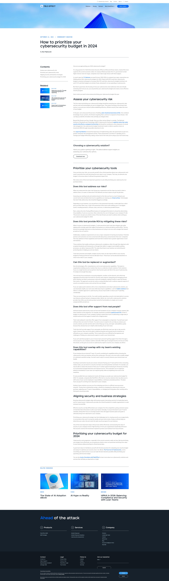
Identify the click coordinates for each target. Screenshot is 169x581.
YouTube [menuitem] (82, 564)
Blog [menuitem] (103, 540)
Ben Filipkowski (46, 52)
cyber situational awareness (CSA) (110, 113)
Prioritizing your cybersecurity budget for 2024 (53, 77)
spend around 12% (116, 312)
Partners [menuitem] (104, 533)
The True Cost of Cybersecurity (112, 450)
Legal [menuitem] (62, 557)
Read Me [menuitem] (104, 544)
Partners (101, 6)
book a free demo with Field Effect (90, 457)
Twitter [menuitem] (81, 561)
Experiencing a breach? (104, 1)
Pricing (94, 6)
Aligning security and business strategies (51, 74)
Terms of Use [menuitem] (63, 561)
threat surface (116, 198)
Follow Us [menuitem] (83, 557)
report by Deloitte (81, 132)
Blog (111, 1)
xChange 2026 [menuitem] (43, 564)
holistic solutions (121, 289)
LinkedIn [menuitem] (82, 559)
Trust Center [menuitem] (63, 564)
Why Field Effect (109, 6)
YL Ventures (87, 77)
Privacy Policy (61, 574)
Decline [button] (123, 576)
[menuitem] (53, 528)
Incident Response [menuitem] (75, 533)
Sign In (120, 1)
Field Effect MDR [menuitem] (44, 533)
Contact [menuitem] (43, 557)
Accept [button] (123, 573)
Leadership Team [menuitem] (106, 535)
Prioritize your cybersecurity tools (49, 72)
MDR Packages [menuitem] (43, 535)
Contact (115, 1)
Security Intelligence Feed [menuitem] (108, 542)
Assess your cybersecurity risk (48, 70)
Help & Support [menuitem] (43, 561)
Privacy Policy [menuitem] (63, 559)
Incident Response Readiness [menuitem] (77, 535)
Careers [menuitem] (104, 537)
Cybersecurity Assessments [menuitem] (77, 537)
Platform (88, 6)
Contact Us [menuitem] (42, 559)
